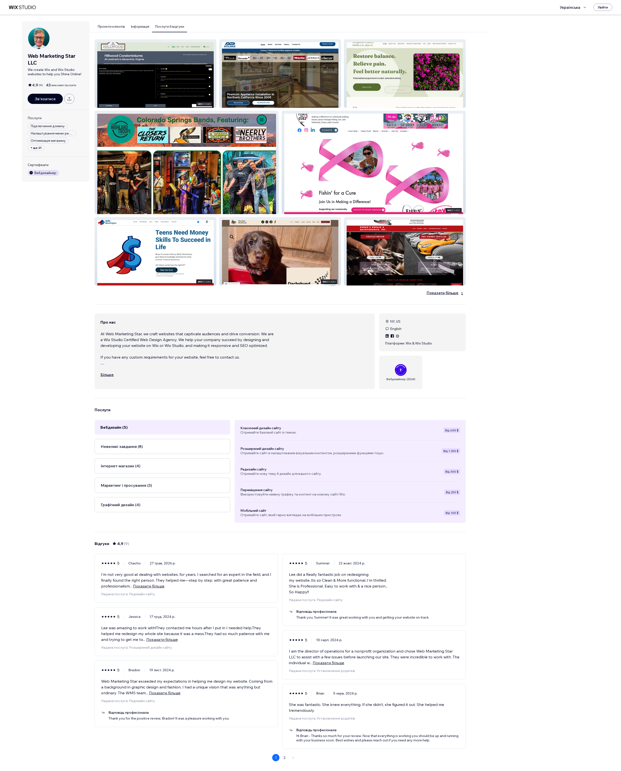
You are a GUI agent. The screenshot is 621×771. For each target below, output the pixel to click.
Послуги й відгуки (169, 26)
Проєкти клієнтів (111, 26)
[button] (155, 73)
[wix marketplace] (22, 7)
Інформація (140, 26)
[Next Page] (293, 757)
